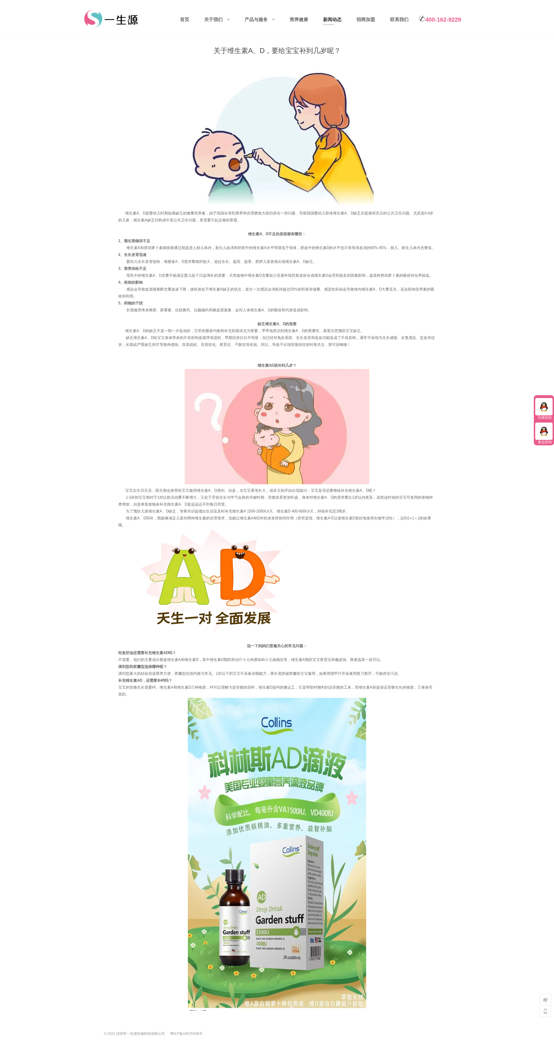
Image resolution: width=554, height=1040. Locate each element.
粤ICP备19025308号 (186, 1032)
